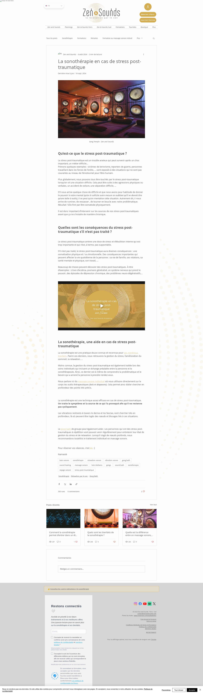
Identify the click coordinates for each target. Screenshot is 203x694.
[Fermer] (200, 690)
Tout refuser (178, 690)
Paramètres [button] (166, 690)
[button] (102, 85)
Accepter (192, 690)
